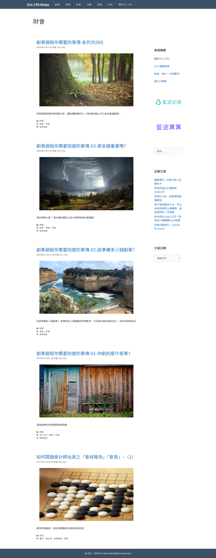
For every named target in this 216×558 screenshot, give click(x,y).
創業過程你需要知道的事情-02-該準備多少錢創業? (85, 249)
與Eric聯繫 (160, 81)
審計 (42, 538)
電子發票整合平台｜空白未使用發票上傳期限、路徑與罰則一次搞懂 (168, 208)
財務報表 (58, 538)
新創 (42, 123)
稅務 (68, 4)
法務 (89, 4)
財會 (78, 4)
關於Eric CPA (125, 4)
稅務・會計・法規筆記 (166, 73)
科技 (110, 4)
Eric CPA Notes (38, 4)
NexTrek (43, 434)
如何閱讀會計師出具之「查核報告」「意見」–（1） (86, 456)
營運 (99, 4)
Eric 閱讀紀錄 (161, 66)
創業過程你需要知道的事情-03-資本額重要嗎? (81, 145)
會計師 (49, 538)
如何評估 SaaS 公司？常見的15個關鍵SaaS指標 (167, 218)
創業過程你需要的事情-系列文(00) (69, 42)
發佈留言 (44, 126)
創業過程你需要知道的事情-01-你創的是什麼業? (83, 353)
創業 (57, 4)
